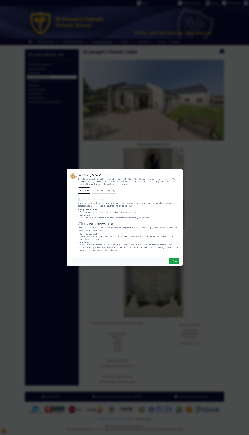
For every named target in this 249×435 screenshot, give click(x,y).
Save (174, 261)
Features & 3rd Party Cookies (98, 223)
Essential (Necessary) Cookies (98, 199)
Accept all (84, 190)
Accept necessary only (104, 190)
